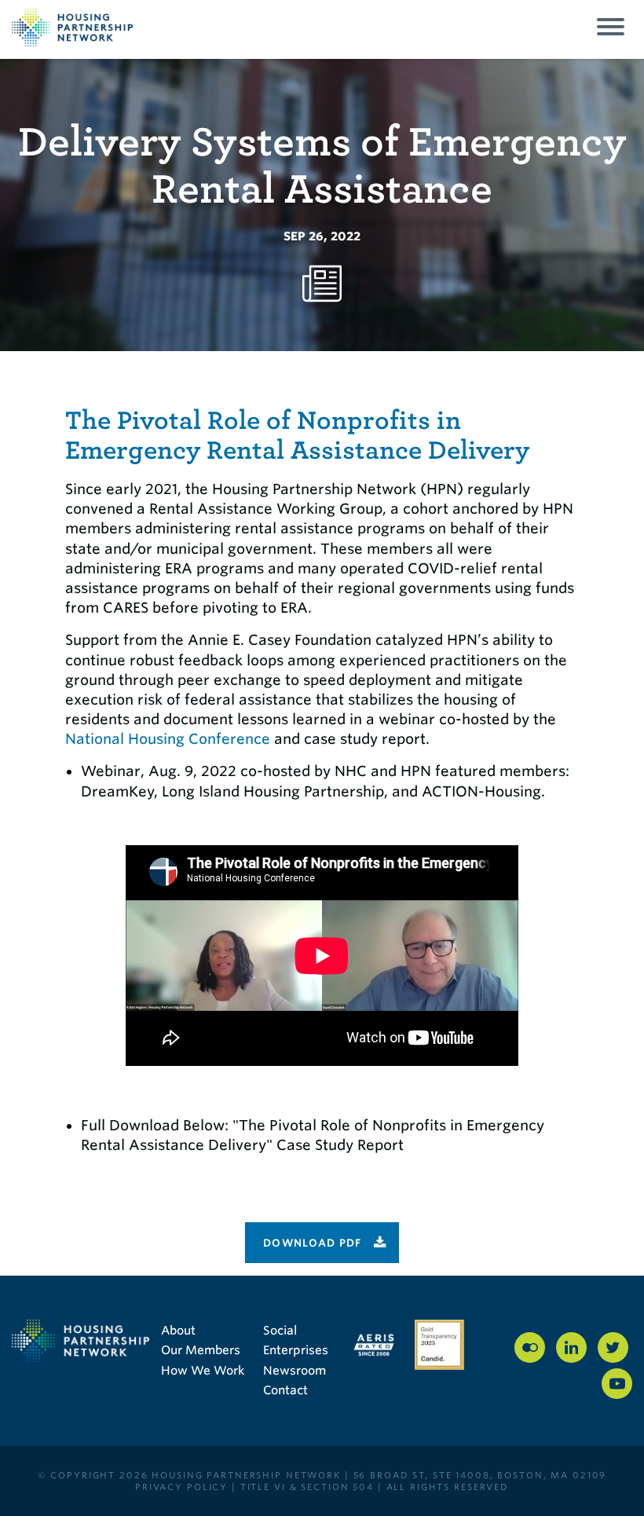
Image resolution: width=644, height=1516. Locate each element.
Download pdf (312, 1243)
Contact (285, 1390)
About (178, 1331)
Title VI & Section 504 (307, 1486)
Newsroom (294, 1371)
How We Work (202, 1371)
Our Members (200, 1350)
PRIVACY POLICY (181, 1486)
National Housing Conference (167, 739)
